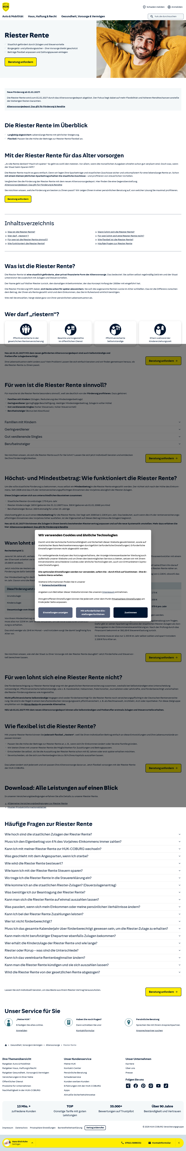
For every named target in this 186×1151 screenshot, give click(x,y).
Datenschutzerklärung (54, 585)
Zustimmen (131, 612)
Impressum (108, 592)
